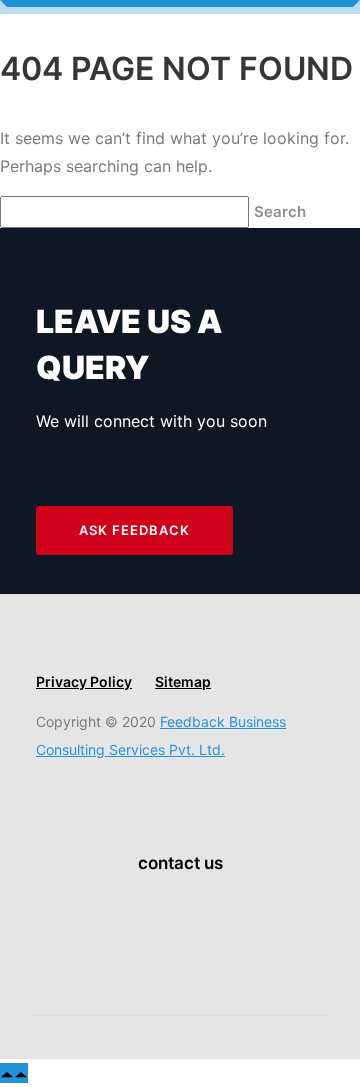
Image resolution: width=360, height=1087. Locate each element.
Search (282, 211)
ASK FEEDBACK (134, 530)
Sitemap (183, 681)
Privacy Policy (84, 681)
